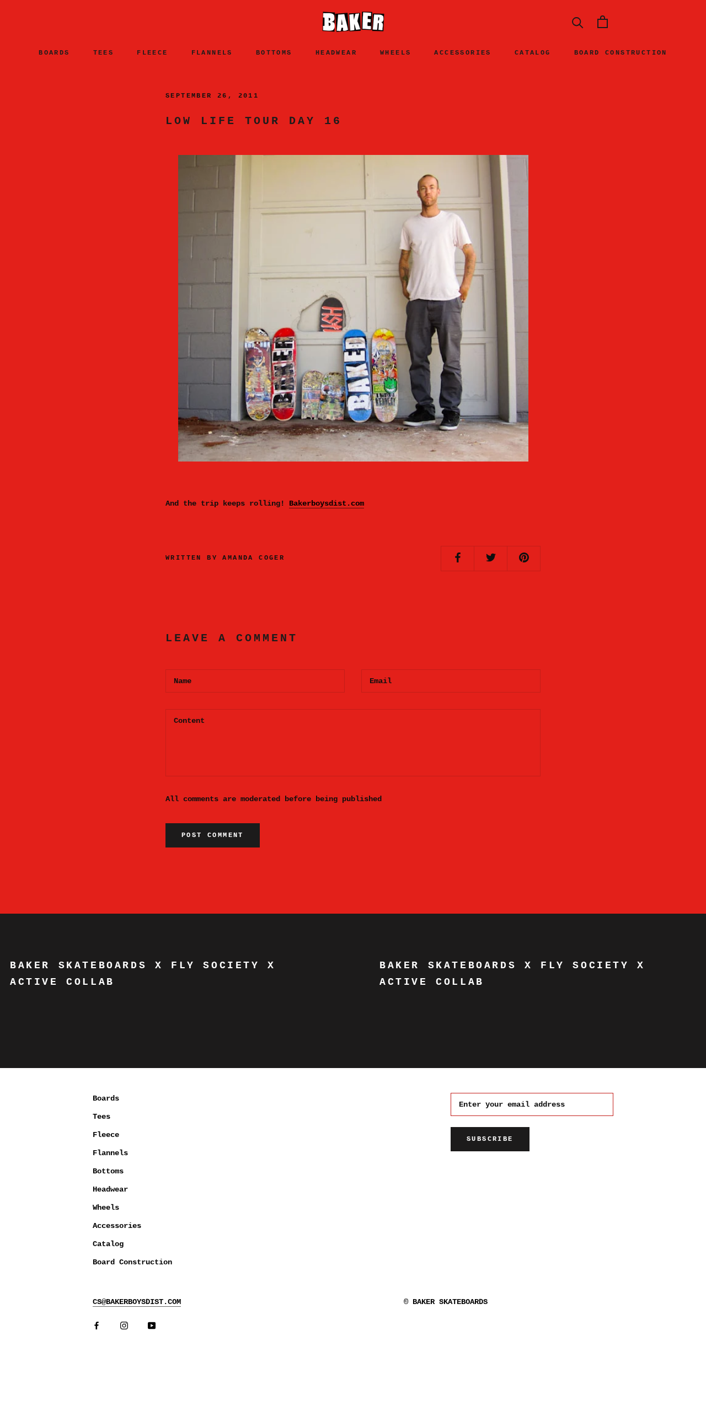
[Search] (578, 22)
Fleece (152, 53)
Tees (103, 53)
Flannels (212, 53)
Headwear (336, 53)
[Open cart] (602, 21)
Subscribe (490, 1139)
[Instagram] (124, 1325)
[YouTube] (152, 1325)
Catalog (533, 53)
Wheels (395, 53)
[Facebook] (96, 1325)
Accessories (462, 53)
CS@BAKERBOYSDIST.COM (137, 1301)
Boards (54, 53)
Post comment (212, 835)
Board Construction (620, 53)
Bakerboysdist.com (326, 503)
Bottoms (274, 53)
